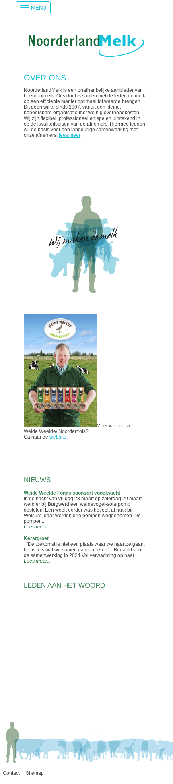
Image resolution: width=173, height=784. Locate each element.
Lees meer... (37, 527)
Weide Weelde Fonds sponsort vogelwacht (72, 493)
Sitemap (35, 773)
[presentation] (24, 698)
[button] (27, 705)
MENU (38, 8)
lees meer (69, 135)
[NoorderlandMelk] (86, 55)
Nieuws (37, 480)
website (57, 437)
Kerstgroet (36, 538)
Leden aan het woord (64, 585)
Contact (11, 773)
